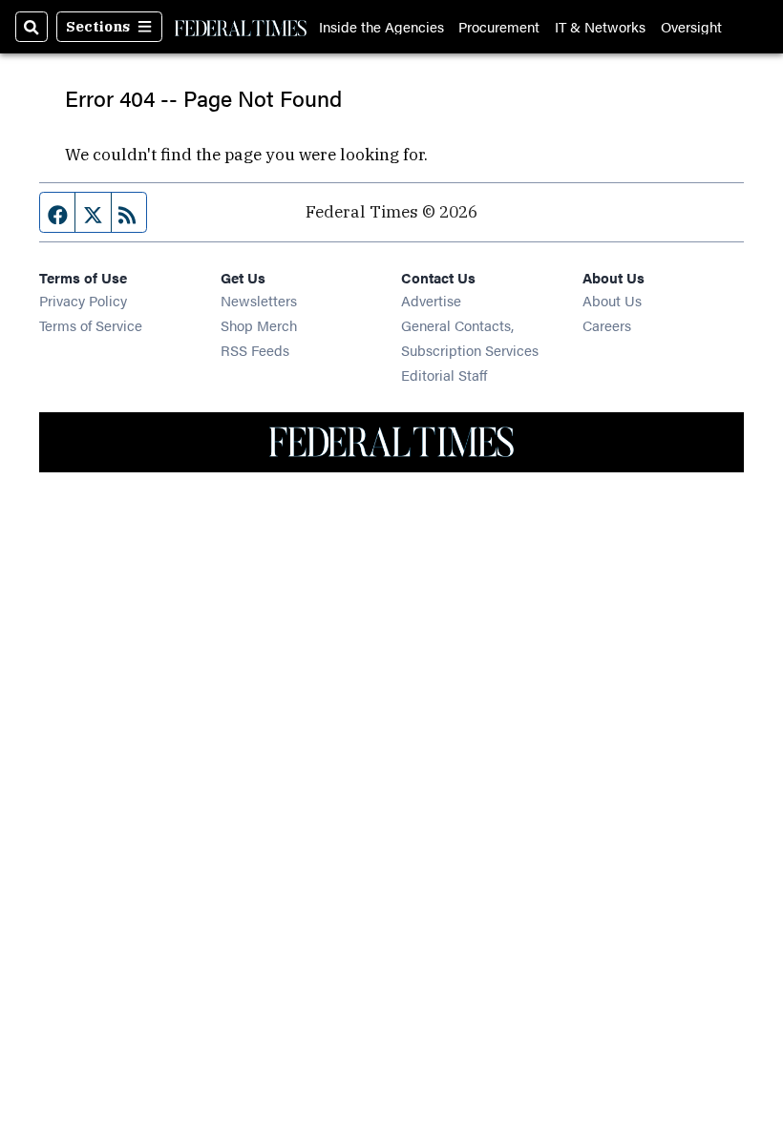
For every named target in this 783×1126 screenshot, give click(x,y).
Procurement (499, 26)
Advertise (431, 300)
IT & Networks (600, 26)
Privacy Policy (83, 300)
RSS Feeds (255, 350)
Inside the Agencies (381, 26)
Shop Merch (259, 325)
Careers (606, 325)
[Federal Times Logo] (241, 26)
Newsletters (259, 300)
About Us (612, 300)
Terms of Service (90, 325)
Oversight (691, 26)
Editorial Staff (444, 375)
